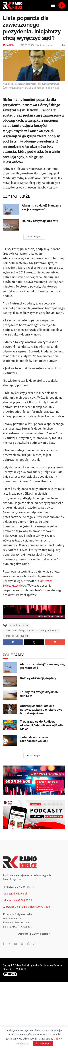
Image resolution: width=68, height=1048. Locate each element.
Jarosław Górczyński (16, 636)
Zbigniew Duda (49, 630)
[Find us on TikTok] (34, 944)
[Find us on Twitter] (22, 944)
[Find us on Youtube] (15, 944)
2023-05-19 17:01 (27, 45)
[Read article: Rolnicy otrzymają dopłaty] (11, 225)
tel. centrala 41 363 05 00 (17, 900)
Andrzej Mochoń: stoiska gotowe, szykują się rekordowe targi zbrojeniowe (41, 709)
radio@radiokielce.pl (15, 893)
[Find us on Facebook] (3, 944)
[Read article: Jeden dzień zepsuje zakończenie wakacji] (10, 740)
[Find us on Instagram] (9, 944)
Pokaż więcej (34, 237)
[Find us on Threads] (28, 944)
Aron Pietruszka (19, 625)
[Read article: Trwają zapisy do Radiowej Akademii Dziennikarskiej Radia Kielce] (10, 725)
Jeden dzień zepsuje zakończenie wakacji (34, 739)
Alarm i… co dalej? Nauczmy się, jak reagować (41, 207)
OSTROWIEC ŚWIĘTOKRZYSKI (21, 630)
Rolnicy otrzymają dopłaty (40, 221)
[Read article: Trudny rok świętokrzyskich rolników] (10, 695)
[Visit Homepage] (13, 5)
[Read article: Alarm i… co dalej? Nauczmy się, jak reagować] (11, 209)
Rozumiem (42, 1043)
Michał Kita (8, 45)
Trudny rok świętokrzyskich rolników (39, 694)
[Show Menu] (53, 5)
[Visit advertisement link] (34, 780)
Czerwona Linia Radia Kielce (19, 906)
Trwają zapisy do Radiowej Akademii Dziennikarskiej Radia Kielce (41, 725)
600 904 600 (42, 906)
